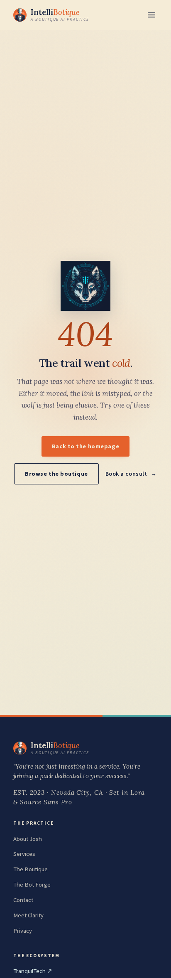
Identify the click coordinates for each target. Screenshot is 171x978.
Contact (23, 900)
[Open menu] (151, 15)
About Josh (27, 839)
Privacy (22, 930)
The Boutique (30, 869)
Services (24, 854)
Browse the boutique (56, 473)
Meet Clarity (28, 915)
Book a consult (126, 473)
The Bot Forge (32, 884)
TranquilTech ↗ (32, 971)
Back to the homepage (85, 446)
